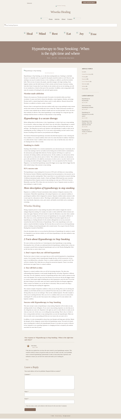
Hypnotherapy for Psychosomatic (86, 99)
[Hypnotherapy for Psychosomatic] (97, 100)
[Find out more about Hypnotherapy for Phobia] (97, 107)
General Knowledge (62, 58)
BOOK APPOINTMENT (89, 2)
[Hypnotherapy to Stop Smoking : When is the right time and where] (97, 122)
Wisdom (84, 88)
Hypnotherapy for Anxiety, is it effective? (87, 130)
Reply (27, 359)
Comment (27, 374)
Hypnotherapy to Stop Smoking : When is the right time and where (87, 123)
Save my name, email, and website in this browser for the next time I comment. (46, 406)
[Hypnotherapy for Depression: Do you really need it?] (97, 114)
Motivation (84, 84)
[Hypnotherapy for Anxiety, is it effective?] (97, 131)
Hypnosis (72, 58)
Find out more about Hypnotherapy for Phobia (87, 106)
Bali (83, 71)
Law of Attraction (86, 81)
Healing (68, 58)
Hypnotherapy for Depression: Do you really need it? (88, 114)
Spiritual (84, 86)
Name (26, 391)
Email (26, 398)
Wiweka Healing (58, 415)
